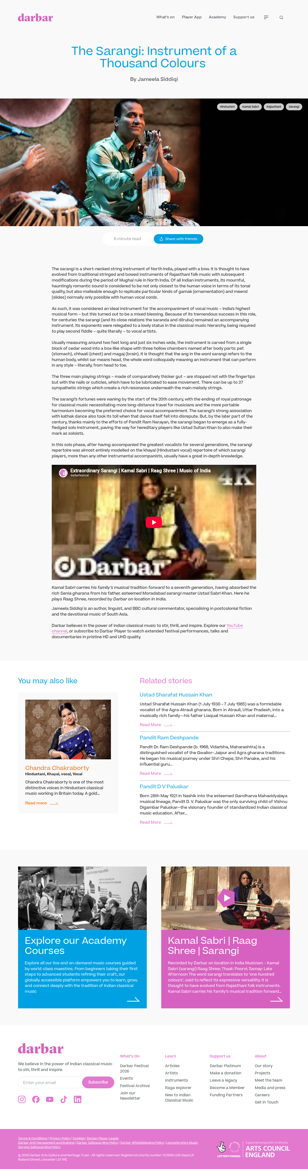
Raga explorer (178, 1087)
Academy (217, 17)
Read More (150, 725)
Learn (170, 1056)
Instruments (176, 1080)
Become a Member (227, 1087)
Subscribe (98, 1082)
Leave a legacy (223, 1080)
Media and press (270, 1087)
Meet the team (268, 1080)
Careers (262, 1095)
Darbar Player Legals (103, 1138)
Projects (262, 1073)
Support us (243, 17)
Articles (172, 1066)
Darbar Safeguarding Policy (97, 1143)
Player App (192, 17)
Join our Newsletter (130, 1095)
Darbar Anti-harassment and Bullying (46, 1143)
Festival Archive (135, 1086)
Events (126, 1078)
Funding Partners (226, 1095)
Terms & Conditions (32, 1138)
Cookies (79, 1138)
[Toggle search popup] (284, 17)
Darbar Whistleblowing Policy (142, 1143)
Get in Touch (266, 1102)
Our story (264, 1066)
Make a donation (226, 1073)
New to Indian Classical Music (179, 1097)
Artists (171, 1073)
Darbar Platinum (225, 1066)
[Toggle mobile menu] (269, 17)
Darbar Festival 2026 (134, 1068)
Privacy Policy (60, 1138)
